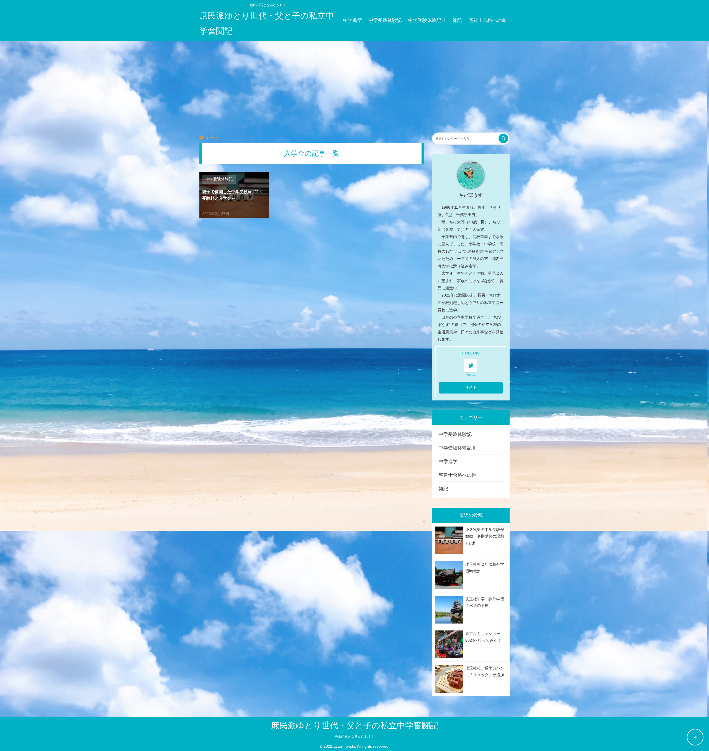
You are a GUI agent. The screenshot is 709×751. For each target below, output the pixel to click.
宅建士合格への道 (487, 20)
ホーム (211, 138)
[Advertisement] (354, 82)
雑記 (457, 20)
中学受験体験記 (385, 20)
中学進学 (352, 20)
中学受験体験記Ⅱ (427, 20)
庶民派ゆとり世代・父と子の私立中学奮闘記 (266, 23)
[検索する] (503, 138)
